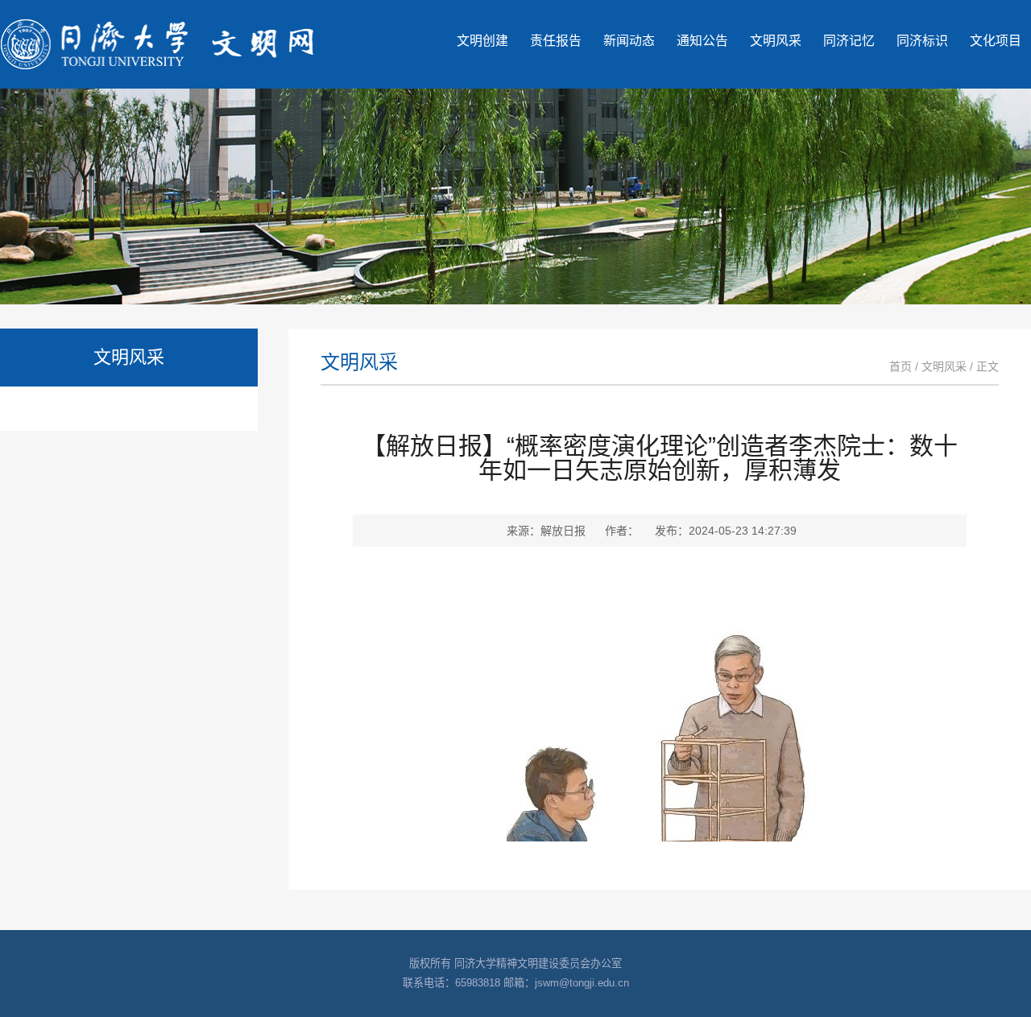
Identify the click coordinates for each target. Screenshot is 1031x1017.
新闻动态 (629, 41)
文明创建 (482, 41)
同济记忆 (849, 41)
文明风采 (775, 41)
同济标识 (922, 41)
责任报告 (556, 41)
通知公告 (702, 41)
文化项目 (995, 41)
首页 (900, 366)
